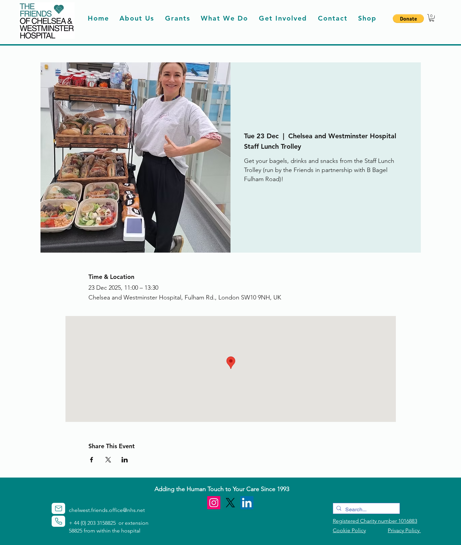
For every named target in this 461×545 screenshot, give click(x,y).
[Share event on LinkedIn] (124, 459)
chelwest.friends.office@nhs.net (107, 510)
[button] (408, 18)
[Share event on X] (108, 459)
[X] (230, 502)
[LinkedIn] (246, 502)
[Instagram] (213, 502)
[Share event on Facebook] (91, 459)
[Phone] (58, 521)
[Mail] (58, 508)
